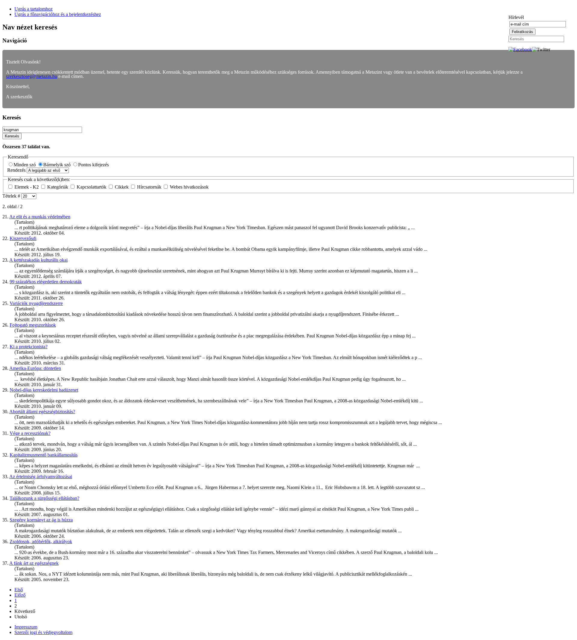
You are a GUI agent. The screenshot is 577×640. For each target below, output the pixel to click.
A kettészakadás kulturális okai (38, 260)
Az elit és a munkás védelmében (39, 216)
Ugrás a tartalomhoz (33, 8)
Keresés (12, 136)
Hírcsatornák (149, 186)
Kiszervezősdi (23, 238)
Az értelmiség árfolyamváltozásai (40, 476)
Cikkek (122, 186)
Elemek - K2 (26, 186)
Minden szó (25, 164)
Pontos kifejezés (93, 164)
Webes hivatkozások (189, 186)
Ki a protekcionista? (28, 346)
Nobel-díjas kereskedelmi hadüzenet (44, 389)
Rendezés (17, 170)
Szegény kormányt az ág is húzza (41, 519)
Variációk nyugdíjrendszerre (36, 303)
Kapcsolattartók (91, 186)
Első (18, 589)
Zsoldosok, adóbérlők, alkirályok (41, 541)
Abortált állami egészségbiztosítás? (42, 411)
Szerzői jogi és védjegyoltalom (43, 632)
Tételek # (11, 195)
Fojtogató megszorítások (33, 325)
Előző (20, 595)
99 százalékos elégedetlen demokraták (46, 281)
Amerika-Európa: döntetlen (35, 368)
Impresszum (25, 626)
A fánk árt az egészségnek (34, 563)
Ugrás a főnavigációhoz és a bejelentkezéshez (57, 14)
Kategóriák (57, 186)
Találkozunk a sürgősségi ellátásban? (44, 498)
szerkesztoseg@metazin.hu (31, 76)
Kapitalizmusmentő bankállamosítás (44, 454)
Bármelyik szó (57, 164)
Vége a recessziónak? (30, 433)
